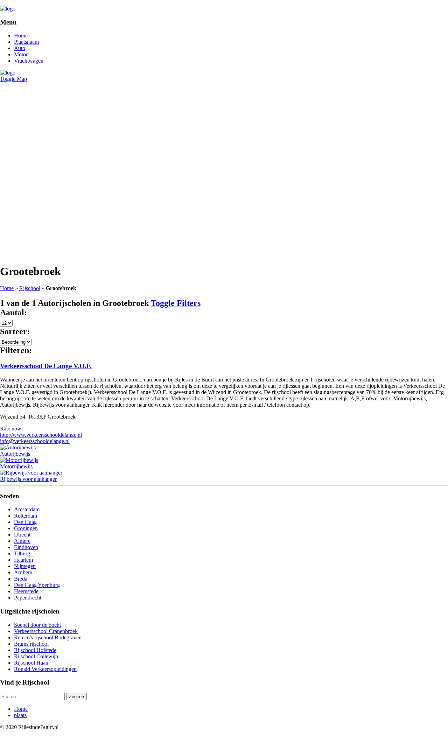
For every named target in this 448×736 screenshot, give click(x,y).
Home (21, 35)
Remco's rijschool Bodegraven (48, 637)
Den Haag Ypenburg (37, 585)
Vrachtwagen (28, 61)
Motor (21, 54)
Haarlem (23, 560)
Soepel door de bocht (37, 625)
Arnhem (23, 572)
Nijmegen (25, 566)
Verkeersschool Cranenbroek (46, 631)
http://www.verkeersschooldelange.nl (41, 435)
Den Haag (25, 522)
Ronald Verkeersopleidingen (45, 669)
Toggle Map (13, 79)
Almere (22, 541)
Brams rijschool (31, 644)
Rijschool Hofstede (35, 650)
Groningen (26, 528)
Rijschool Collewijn (36, 656)
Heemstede (26, 591)
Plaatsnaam (26, 42)
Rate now (10, 429)
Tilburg (22, 553)
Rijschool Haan (31, 663)
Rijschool (29, 288)
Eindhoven (26, 547)
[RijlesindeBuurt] (7, 9)
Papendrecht (27, 598)
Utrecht (22, 535)
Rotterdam (25, 516)
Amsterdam (27, 509)
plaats (20, 715)
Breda (20, 579)
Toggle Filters (176, 303)
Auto (19, 48)
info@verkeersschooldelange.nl (35, 441)
